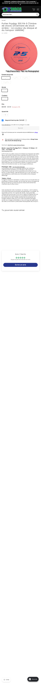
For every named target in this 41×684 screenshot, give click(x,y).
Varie (4, 98)
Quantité (5, 111)
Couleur (4, 95)
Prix (3, 104)
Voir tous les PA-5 (7, 151)
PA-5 (4, 90)
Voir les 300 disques (19, 167)
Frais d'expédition (6, 125)
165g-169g (6, 82)
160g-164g (15, 78)
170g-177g (6, 78)
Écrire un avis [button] (20, 265)
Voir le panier (31, 1)
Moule (4, 87)
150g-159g (25, 78)
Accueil (4, 20)
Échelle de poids (7, 74)
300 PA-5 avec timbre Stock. (16, 145)
